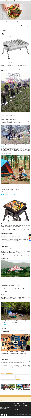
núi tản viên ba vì (4, 324)
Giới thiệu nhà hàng (17, 405)
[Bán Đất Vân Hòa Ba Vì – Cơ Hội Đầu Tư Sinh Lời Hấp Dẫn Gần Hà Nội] (19, 386)
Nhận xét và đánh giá (4, 371)
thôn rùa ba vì (3, 146)
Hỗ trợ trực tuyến (25, 405)
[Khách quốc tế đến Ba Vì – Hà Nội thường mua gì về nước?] (4, 386)
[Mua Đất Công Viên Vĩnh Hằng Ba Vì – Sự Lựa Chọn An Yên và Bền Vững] (11, 386)
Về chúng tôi (16, 403)
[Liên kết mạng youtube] (30, 239)
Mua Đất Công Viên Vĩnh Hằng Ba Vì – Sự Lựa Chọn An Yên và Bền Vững (11, 389)
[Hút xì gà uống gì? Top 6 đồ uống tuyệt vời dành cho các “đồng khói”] (26, 386)
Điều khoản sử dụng (17, 408)
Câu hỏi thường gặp (25, 406)
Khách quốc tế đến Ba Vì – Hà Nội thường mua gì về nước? (4, 389)
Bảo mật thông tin (16, 409)
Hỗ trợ (24, 403)
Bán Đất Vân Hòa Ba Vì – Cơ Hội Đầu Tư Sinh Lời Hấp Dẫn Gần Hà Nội (19, 389)
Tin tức (24, 408)
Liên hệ (15, 406)
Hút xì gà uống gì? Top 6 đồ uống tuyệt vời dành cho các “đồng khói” (26, 389)
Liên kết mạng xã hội (16, 410)
